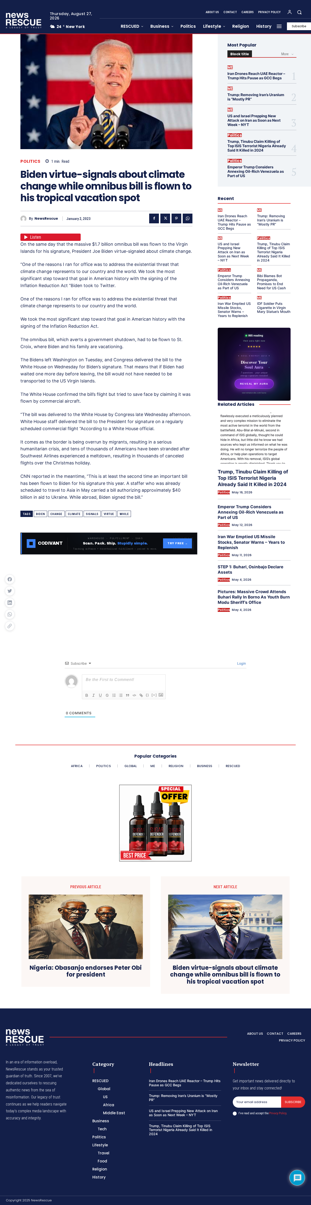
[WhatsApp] (187, 218)
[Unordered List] (120, 695)
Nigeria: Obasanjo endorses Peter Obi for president (86, 971)
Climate (74, 514)
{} (147, 695)
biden (40, 514)
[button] (299, 12)
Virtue (109, 514)
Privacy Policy (277, 1113)
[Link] (141, 695)
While (124, 514)
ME (230, 67)
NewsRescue (46, 219)
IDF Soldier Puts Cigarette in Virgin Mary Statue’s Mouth (273, 307)
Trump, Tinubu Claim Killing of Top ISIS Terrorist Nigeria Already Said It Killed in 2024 (256, 146)
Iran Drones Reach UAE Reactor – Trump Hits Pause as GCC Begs (256, 75)
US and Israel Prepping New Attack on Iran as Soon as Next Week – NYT (254, 120)
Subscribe (293, 1102)
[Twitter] (165, 218)
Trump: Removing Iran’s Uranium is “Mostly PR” (255, 96)
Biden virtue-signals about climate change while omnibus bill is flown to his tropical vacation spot (225, 974)
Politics (30, 161)
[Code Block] (134, 695)
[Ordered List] (114, 695)
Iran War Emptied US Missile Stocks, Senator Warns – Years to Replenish (234, 309)
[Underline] (100, 695)
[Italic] (93, 695)
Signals (92, 514)
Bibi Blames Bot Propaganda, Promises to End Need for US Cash (271, 282)
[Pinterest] (176, 218)
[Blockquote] (127, 695)
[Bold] (86, 695)
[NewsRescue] (24, 20)
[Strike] (107, 695)
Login (241, 663)
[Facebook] (154, 218)
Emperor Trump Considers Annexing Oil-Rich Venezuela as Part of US (255, 171)
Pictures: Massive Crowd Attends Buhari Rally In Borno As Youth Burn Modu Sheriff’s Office (254, 597)
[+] (154, 695)
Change (56, 514)
